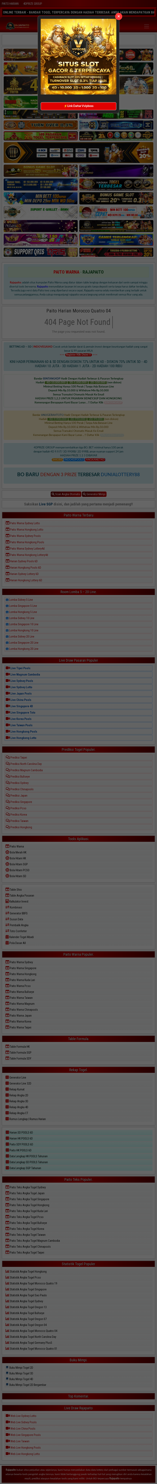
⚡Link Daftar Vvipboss (78, 106)
